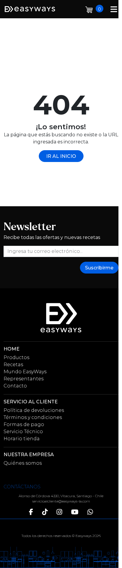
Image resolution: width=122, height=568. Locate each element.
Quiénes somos (23, 463)
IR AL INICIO (61, 156)
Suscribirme (99, 268)
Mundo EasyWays (25, 371)
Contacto (15, 386)
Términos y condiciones (33, 417)
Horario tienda (22, 438)
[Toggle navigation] (113, 9)
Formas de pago (24, 424)
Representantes (24, 379)
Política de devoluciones (34, 410)
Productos (16, 357)
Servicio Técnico (23, 431)
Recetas (13, 364)
